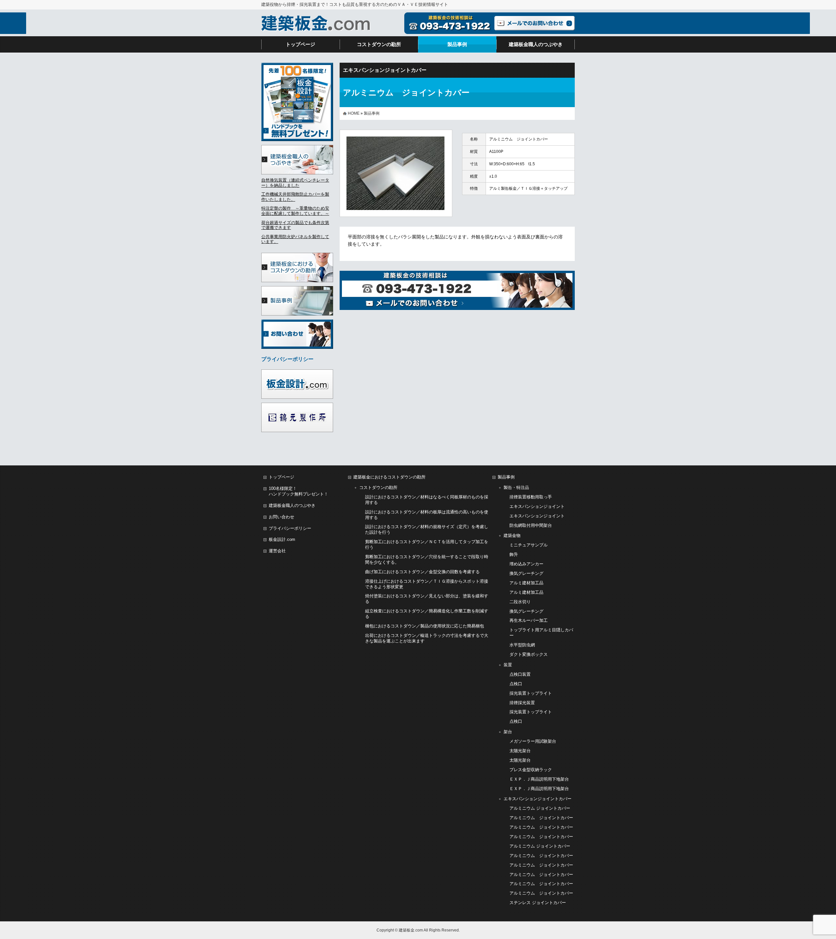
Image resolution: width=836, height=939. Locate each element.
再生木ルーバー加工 (528, 620)
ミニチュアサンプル (528, 544)
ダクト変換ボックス (528, 654)
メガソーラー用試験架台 (532, 741)
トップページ (300, 44)
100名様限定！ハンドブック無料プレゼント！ (298, 491)
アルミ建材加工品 (526, 582)
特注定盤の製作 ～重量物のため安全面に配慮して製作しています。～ (295, 211)
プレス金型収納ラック (530, 769)
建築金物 (512, 535)
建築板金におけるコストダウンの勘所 (389, 477)
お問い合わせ (281, 516)
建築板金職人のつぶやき (536, 44)
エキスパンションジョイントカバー (384, 70)
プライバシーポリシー (290, 528)
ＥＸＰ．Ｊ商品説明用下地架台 (539, 779)
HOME (354, 113)
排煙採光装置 (522, 702)
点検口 (515, 683)
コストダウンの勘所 (379, 44)
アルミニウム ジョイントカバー (539, 808)
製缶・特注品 (516, 487)
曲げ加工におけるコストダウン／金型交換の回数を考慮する (422, 571)
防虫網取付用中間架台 (530, 525)
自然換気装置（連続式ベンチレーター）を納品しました (295, 183)
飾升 (513, 554)
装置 (508, 664)
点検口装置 (520, 674)
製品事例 (457, 44)
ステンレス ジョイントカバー (537, 902)
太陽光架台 (520, 750)
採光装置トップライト (530, 693)
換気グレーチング (526, 573)
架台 (508, 731)
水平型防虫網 (522, 644)
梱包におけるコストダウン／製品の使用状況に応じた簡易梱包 (424, 625)
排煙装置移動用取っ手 (530, 496)
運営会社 (277, 550)
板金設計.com (282, 539)
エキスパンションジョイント (537, 506)
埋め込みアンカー (526, 563)
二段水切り (520, 601)
